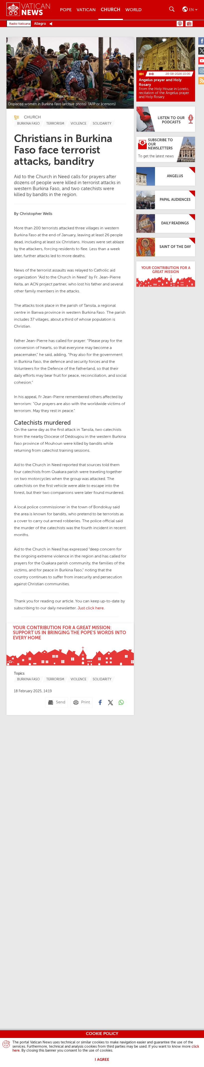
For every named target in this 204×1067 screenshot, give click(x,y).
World (133, 10)
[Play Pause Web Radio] (52, 24)
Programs (189, 23)
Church (110, 10)
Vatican (86, 10)
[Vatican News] (31, 9)
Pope (66, 10)
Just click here (91, 608)
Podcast (180, 23)
